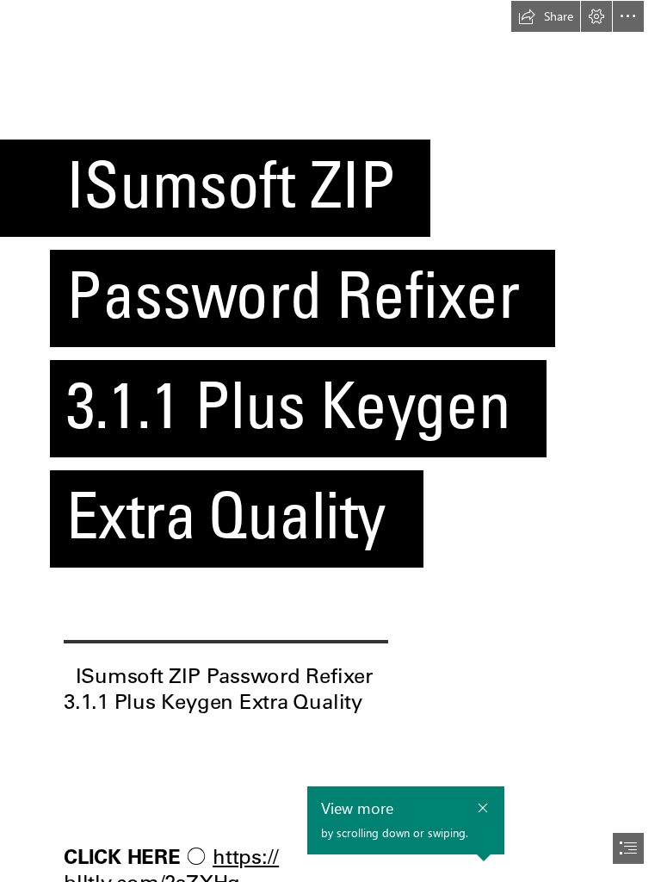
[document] (330, 441)
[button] (545, 16)
